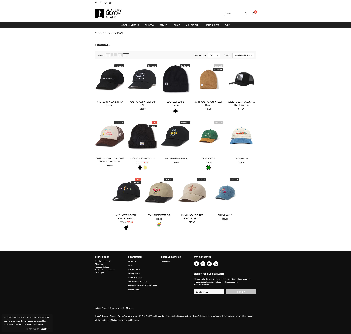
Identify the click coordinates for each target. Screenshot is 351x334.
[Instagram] (106, 2)
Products (106, 33)
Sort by (227, 55)
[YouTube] (111, 2)
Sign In (253, 2)
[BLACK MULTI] (159, 224)
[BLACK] (175, 111)
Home (97, 33)
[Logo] (108, 13)
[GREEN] (208, 167)
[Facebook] (97, 2)
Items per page (199, 55)
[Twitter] (101, 2)
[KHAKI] (145, 167)
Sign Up (241, 292)
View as (101, 55)
